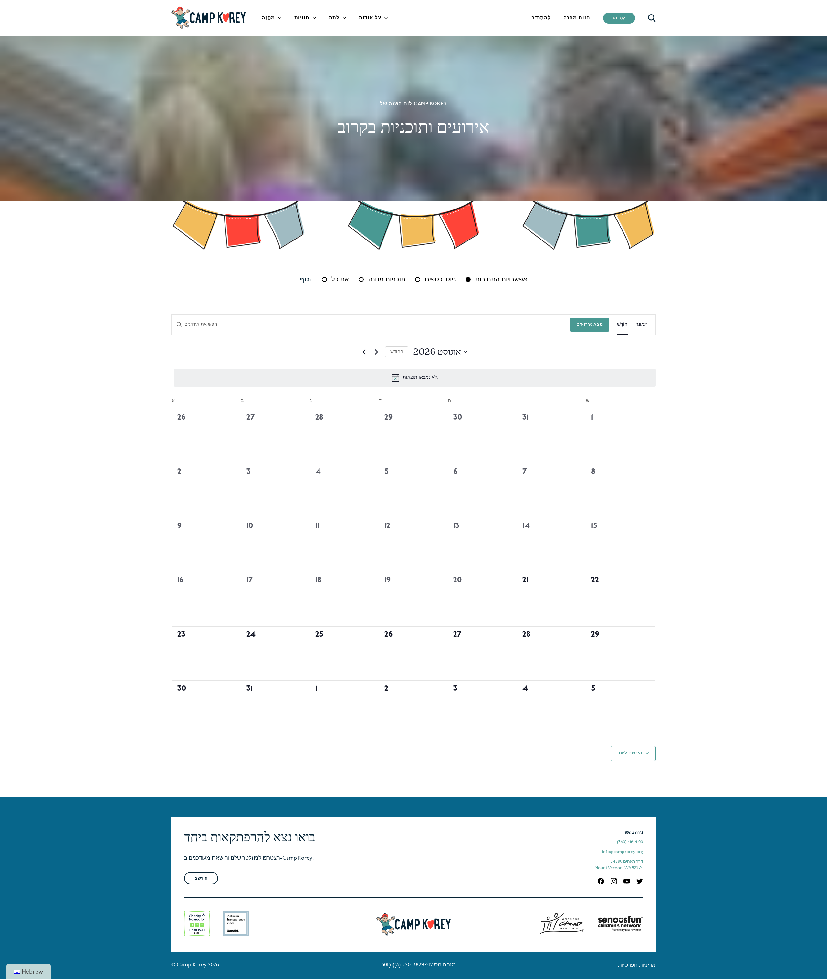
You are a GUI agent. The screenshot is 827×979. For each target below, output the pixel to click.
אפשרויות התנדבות (501, 280)
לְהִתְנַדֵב (541, 18)
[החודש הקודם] (364, 352)
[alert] (415, 378)
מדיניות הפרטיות (637, 965)
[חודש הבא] (376, 352)
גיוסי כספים (440, 280)
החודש (396, 351)
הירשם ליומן (629, 753)
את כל (340, 280)
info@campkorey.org (622, 852)
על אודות (370, 18)
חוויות (301, 18)
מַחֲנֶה (268, 18)
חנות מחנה (576, 18)
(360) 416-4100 (630, 842)
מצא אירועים (589, 324)
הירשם (201, 879)
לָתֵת (334, 18)
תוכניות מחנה (386, 280)
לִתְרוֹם (619, 18)
